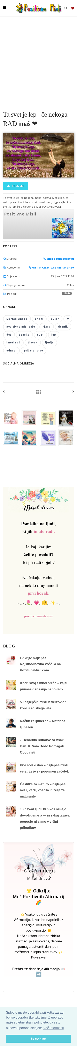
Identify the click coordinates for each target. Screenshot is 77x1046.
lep (53, 334)
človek (33, 342)
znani (39, 319)
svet (40, 334)
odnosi (11, 350)
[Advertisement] (38, 61)
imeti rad (13, 342)
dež (8, 334)
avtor (55, 319)
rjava (47, 326)
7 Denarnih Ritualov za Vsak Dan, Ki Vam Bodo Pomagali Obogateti (42, 746)
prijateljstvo (33, 350)
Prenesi (17, 186)
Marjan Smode (17, 319)
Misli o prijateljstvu (60, 258)
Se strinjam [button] (38, 1038)
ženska (24, 334)
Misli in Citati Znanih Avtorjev (52, 267)
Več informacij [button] (53, 1028)
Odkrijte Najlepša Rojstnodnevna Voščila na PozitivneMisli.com (40, 664)
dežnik (63, 326)
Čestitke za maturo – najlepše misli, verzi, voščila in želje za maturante (43, 790)
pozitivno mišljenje (20, 326)
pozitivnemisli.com (38, 616)
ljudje (49, 342)
